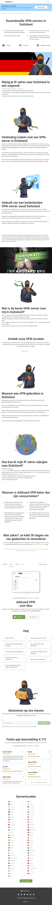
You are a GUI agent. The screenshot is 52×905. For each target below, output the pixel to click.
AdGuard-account (18, 474)
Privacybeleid (12, 726)
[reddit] (33, 894)
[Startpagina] (9, 2)
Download (5, 470)
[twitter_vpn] (24, 894)
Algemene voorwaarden (22, 726)
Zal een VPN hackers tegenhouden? (14, 651)
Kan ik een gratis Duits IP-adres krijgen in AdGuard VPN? (13, 666)
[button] (49, 7)
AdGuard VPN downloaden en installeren (13, 89)
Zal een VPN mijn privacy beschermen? (11, 658)
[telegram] (30, 894)
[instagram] (18, 894)
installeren (34, 472)
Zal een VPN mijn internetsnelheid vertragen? (13, 644)
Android (17, 564)
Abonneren (44, 723)
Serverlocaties (11, 13)
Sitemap (25, 901)
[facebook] (21, 894)
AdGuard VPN (4, 13)
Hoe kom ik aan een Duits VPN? (38, 638)
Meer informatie (33, 617)
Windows (5, 564)
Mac (11, 564)
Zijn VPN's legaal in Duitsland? (38, 659)
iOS (22, 564)
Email (3, 720)
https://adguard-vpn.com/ (38, 544)
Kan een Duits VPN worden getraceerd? (37, 644)
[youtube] (27, 894)
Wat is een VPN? (9, 638)
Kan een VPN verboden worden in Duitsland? (39, 652)
